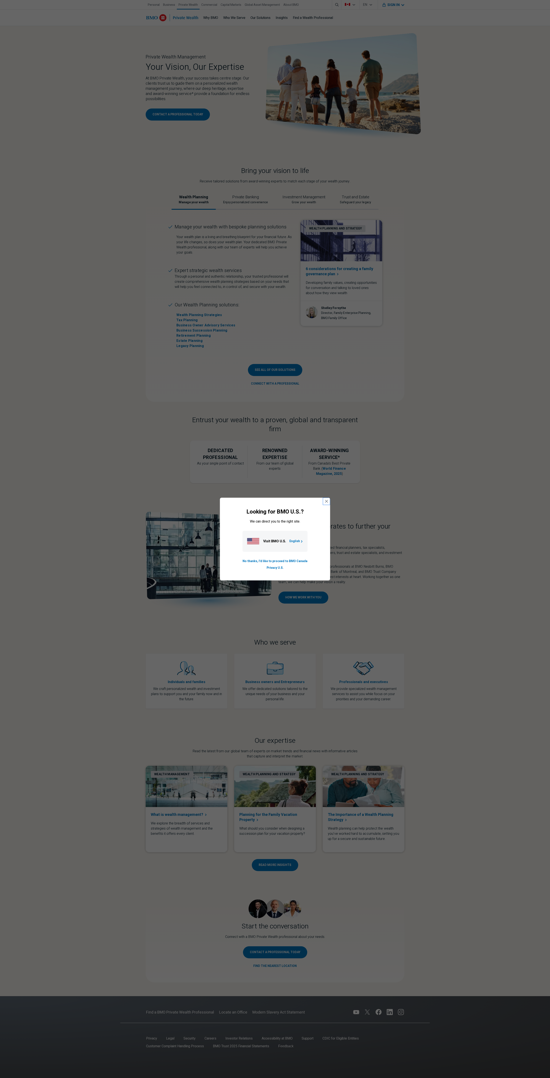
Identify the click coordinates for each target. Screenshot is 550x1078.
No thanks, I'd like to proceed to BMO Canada (275, 561)
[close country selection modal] (326, 501)
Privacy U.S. (275, 568)
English (294, 541)
